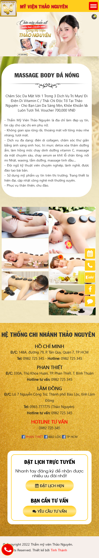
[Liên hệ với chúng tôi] (7, 550)
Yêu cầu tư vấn (52, 511)
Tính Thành (59, 550)
